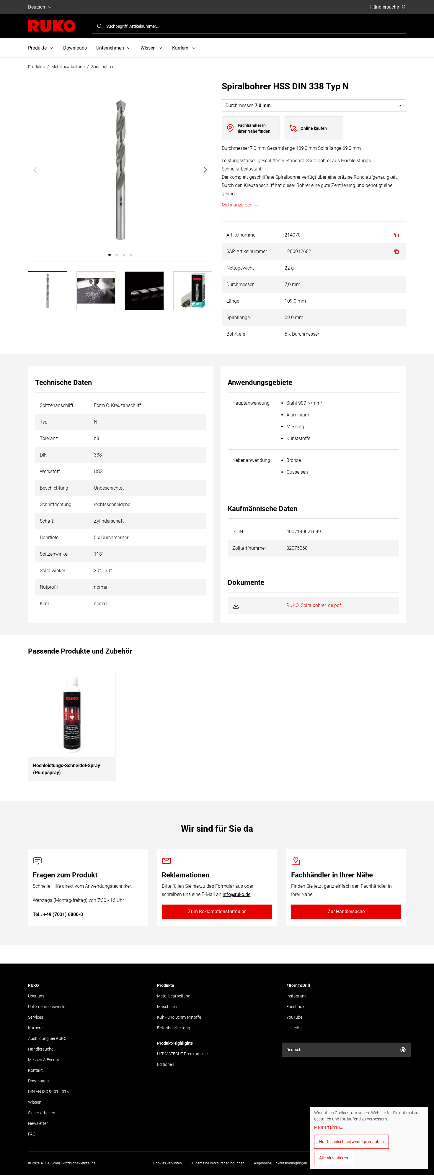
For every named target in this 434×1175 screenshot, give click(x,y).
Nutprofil (49, 587)
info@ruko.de (236, 894)
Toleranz (49, 438)
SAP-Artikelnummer (246, 251)
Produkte (36, 66)
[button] (109, 254)
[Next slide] (205, 170)
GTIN (237, 531)
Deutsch (36, 7)
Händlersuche (384, 7)
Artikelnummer (241, 235)
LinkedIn (294, 1027)
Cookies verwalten (167, 1163)
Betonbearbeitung (173, 1027)
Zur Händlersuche (346, 911)
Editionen (165, 1064)
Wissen (34, 1102)
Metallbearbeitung (68, 66)
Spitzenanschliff (56, 405)
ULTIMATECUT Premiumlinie (182, 1053)
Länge (232, 301)
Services (35, 1017)
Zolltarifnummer (249, 548)
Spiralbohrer (102, 66)
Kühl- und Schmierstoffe (179, 1017)
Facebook (295, 1006)
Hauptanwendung (251, 403)
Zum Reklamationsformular (217, 911)
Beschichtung (54, 488)
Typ (44, 422)
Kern (44, 603)
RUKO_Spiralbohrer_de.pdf (313, 605)
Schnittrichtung (55, 504)
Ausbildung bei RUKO (47, 1038)
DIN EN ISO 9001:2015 (48, 1091)
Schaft (46, 521)
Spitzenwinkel (54, 554)
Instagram (296, 996)
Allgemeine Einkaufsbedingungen (280, 1163)
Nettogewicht (240, 268)
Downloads (75, 48)
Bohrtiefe (235, 334)
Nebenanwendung (251, 460)
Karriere (35, 1027)
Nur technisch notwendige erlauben (351, 1141)
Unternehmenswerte (46, 1006)
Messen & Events (43, 1059)
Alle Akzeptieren (333, 1158)
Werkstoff (50, 471)
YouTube (294, 1017)
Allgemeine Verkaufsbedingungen (217, 1163)
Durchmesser (240, 284)
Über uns (36, 996)
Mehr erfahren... (328, 1127)
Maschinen (167, 1006)
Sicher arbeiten (41, 1112)
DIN (43, 455)
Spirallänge (238, 317)
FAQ (31, 1134)
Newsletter (38, 1123)
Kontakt (35, 1070)
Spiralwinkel (52, 570)
